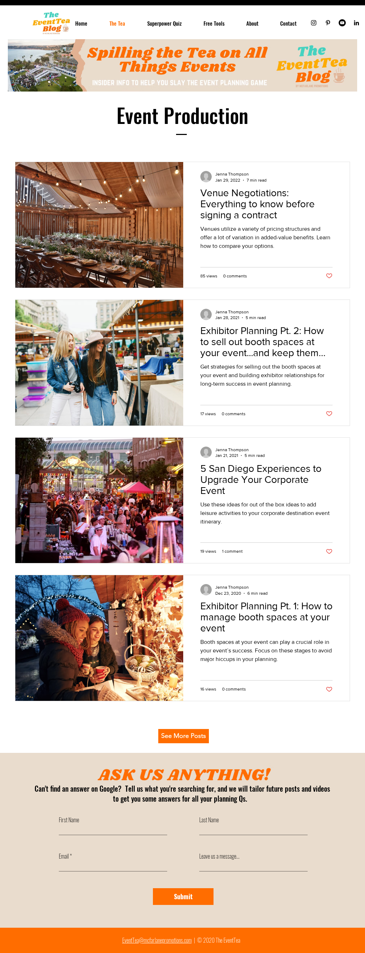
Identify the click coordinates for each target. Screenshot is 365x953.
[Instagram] (313, 22)
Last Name (209, 820)
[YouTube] (342, 22)
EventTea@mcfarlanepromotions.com (157, 940)
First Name (69, 820)
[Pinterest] (327, 22)
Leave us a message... (219, 856)
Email (64, 856)
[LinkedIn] (356, 22)
